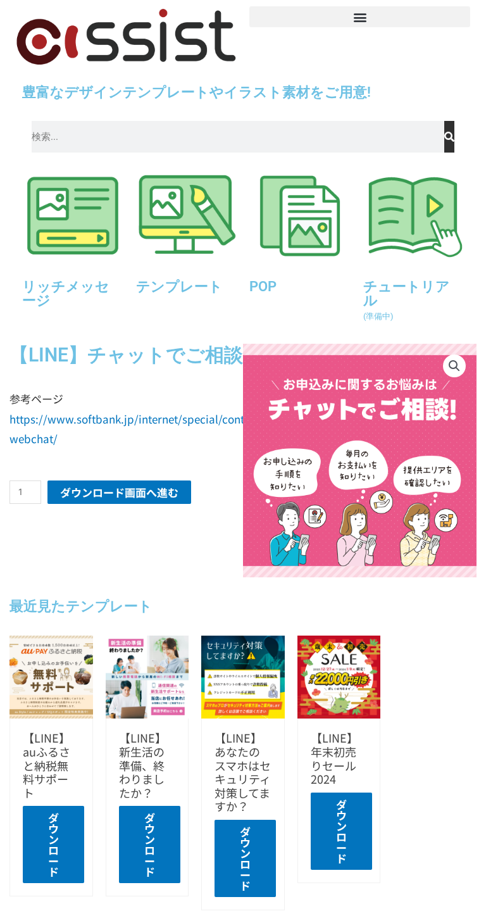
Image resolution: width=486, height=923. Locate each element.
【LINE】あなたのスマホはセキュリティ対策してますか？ (243, 771)
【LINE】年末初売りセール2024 (334, 758)
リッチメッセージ (65, 293)
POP (263, 286)
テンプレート (179, 286)
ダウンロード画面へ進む (119, 492)
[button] (359, 16)
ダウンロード (53, 844)
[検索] (449, 137)
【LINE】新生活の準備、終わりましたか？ (142, 764)
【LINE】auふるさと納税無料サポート (46, 764)
